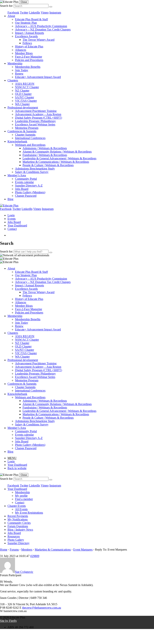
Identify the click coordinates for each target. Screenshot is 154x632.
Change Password (25, 195)
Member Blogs (24, 53)
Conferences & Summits (22, 131)
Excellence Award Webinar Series (35, 124)
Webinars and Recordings (30, 144)
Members (26, 549)
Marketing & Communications (53, 549)
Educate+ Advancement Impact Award (38, 77)
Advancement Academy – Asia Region (38, 114)
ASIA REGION (24, 83)
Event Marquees (83, 549)
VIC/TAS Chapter (26, 100)
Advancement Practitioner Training (36, 110)
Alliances (20, 49)
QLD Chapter (23, 94)
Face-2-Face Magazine (28, 56)
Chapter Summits (25, 134)
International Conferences (30, 138)
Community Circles (19, 522)
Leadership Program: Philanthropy (35, 121)
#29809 (34, 556)
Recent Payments (18, 516)
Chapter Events (17, 505)
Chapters (13, 80)
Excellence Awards (26, 36)
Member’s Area (17, 175)
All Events (21, 509)
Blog (10, 199)
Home (3, 549)
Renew (19, 73)
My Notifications (18, 519)
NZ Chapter (22, 90)
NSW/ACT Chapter (27, 87)
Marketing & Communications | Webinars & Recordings (56, 161)
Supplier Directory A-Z (29, 185)
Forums (14, 549)
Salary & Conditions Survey (31, 172)
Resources (14, 536)
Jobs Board (21, 189)
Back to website (17, 468)
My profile (21, 495)
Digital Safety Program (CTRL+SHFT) (38, 117)
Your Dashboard (17, 225)
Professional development (23, 107)
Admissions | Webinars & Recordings (45, 148)
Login (11, 215)
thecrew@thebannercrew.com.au (41, 607)
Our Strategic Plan (26, 22)
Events (12, 218)
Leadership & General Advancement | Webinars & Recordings (59, 158)
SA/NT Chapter (24, 97)
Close (24, 2)
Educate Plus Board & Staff (31, 19)
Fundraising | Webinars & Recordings (45, 155)
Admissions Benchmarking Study (35, 168)
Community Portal (26, 178)
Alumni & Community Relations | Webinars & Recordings (57, 151)
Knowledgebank (17, 141)
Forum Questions (18, 526)
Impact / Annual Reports (29, 32)
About (11, 16)
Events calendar (24, 182)
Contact (12, 228)
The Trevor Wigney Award (38, 39)
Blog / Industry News (20, 529)
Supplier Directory (18, 543)
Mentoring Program (26, 127)
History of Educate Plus (29, 46)
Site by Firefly (8, 620)
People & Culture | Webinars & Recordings (48, 165)
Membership (15, 63)
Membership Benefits (27, 66)
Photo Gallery (16, 539)
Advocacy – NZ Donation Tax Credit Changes (43, 29)
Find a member (24, 499)
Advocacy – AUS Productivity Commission (41, 26)
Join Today (21, 70)
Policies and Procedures (29, 60)
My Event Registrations (29, 512)
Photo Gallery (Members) (30, 192)
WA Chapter (22, 104)
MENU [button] (12, 458)
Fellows (27, 43)
